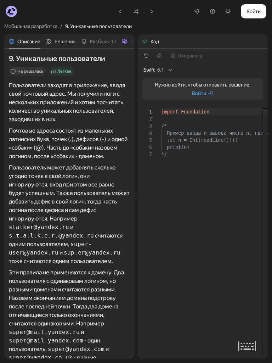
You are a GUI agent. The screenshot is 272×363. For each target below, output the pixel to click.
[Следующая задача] (151, 11)
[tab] (24, 41)
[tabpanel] (69, 203)
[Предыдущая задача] (120, 11)
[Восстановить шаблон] (146, 55)
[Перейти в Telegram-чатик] (197, 11)
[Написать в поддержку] (212, 11)
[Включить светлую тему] (228, 11)
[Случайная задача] (136, 11)
